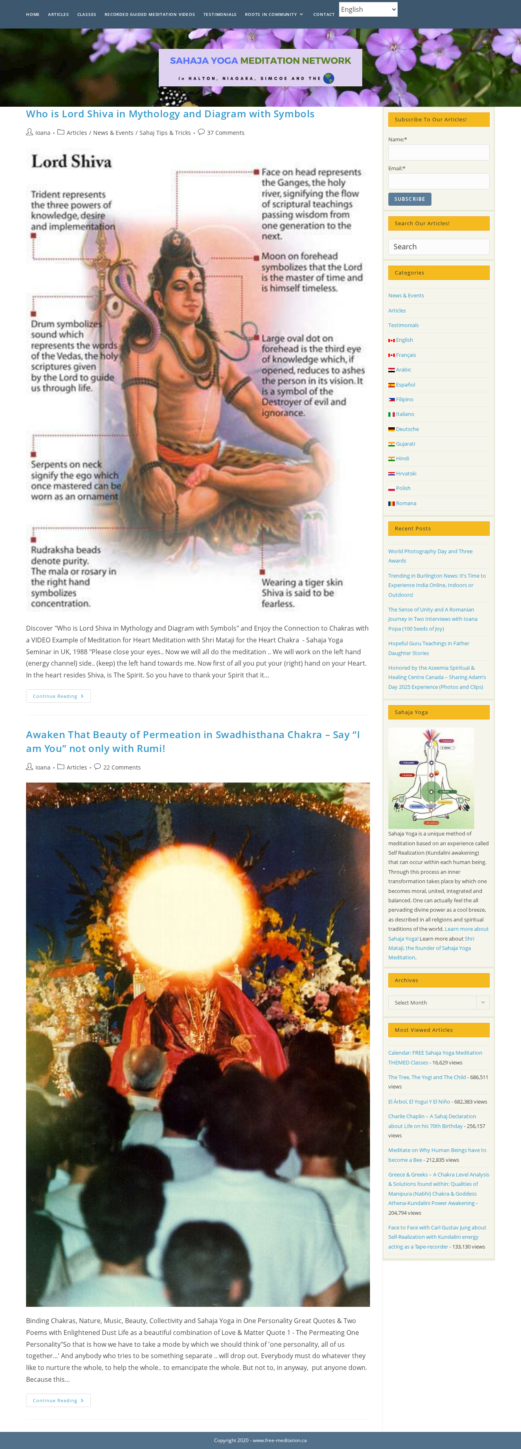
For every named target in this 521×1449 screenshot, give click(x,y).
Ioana (42, 132)
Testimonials (403, 325)
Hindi (402, 458)
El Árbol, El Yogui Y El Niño (419, 1101)
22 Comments (122, 767)
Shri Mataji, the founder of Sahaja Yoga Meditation (431, 948)
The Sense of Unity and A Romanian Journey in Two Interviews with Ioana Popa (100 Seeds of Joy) (432, 619)
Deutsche (407, 429)
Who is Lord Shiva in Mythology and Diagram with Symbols (170, 113)
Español (405, 384)
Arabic (403, 369)
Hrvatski (405, 473)
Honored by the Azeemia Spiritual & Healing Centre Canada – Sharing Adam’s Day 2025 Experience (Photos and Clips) (437, 677)
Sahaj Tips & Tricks (165, 132)
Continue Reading (62, 697)
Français (405, 354)
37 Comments (226, 132)
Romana (405, 503)
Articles (77, 132)
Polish (403, 488)
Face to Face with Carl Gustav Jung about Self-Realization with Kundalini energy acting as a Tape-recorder (437, 1237)
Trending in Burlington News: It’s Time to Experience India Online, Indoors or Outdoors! (437, 585)
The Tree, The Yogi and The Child (427, 1077)
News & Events (113, 132)
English (404, 339)
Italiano (404, 414)
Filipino (404, 399)
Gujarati (405, 443)
